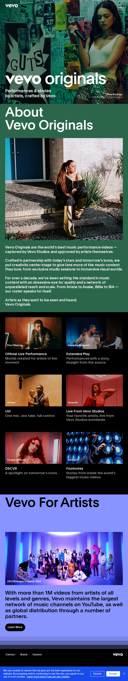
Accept (113, 674)
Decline (97, 674)
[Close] (124, 673)
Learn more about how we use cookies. (48, 677)
